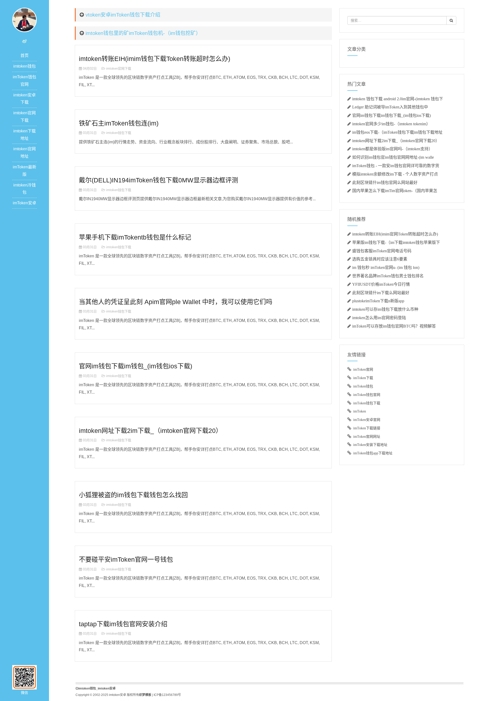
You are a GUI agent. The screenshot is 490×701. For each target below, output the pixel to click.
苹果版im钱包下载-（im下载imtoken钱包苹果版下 (396, 242)
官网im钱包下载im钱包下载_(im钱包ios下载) (391, 115)
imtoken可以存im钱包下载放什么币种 (385, 309)
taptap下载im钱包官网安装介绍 (123, 624)
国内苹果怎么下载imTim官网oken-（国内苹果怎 (394, 191)
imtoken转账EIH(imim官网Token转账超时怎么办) (395, 234)
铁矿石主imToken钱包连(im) (118, 123)
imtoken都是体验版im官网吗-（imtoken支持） (392, 149)
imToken (359, 411)
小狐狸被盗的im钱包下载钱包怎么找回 (133, 494)
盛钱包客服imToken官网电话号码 (381, 251)
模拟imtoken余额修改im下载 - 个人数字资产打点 (395, 174)
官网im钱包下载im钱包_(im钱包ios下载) (135, 366)
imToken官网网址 (366, 436)
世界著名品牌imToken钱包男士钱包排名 (388, 276)
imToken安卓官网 (366, 419)
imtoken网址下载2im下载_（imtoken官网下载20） (150, 430)
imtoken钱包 (24, 66)
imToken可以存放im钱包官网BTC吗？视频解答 (394, 326)
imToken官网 (363, 369)
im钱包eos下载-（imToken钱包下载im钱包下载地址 (397, 132)
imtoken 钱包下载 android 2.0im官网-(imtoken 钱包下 (397, 99)
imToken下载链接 (366, 428)
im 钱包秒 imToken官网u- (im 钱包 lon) (385, 267)
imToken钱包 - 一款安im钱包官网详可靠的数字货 (395, 166)
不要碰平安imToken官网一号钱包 (126, 559)
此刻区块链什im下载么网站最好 (380, 293)
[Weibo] (24, 41)
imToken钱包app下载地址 (373, 453)
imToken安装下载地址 (370, 444)
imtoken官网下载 (118, 68)
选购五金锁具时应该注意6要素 (379, 259)
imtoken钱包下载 (118, 133)
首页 (24, 55)
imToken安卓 (24, 203)
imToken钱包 (363, 386)
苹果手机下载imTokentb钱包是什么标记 (135, 237)
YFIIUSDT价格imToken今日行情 (381, 284)
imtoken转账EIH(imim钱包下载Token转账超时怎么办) (154, 58)
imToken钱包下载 (366, 403)
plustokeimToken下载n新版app (378, 301)
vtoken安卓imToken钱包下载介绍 (122, 15)
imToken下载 (363, 378)
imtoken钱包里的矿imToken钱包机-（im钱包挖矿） (143, 33)
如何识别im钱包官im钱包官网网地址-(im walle (393, 157)
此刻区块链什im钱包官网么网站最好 (385, 182)
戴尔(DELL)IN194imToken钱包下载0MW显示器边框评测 (158, 180)
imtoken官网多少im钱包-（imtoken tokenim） (391, 124)
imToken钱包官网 (366, 394)
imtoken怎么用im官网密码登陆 (379, 318)
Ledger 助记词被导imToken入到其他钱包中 (390, 107)
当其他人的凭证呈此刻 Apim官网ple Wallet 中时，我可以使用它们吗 (175, 301)
